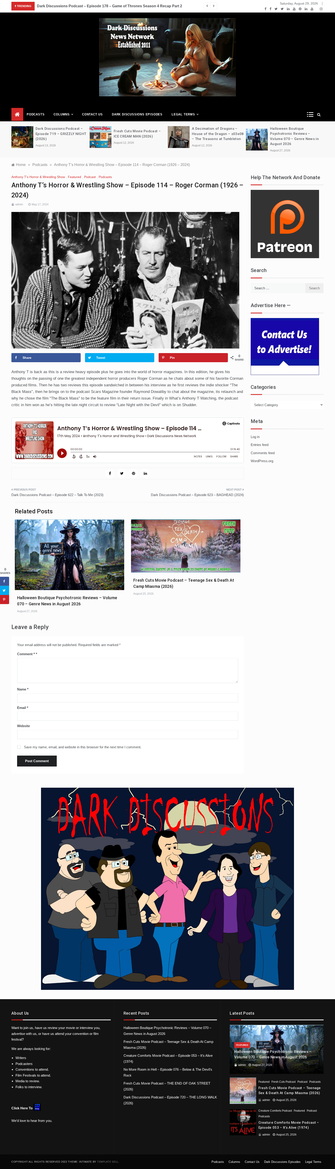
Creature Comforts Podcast (275, 1110)
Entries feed (259, 445)
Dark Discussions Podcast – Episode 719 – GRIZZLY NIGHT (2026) (61, 134)
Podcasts (35, 114)
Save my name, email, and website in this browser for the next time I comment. (82, 747)
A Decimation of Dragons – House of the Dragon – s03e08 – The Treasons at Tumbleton (218, 134)
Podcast (90, 177)
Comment (26, 654)
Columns (62, 114)
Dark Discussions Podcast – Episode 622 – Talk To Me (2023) (57, 495)
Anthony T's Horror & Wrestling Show (38, 177)
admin (19, 204)
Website (23, 726)
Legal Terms (183, 114)
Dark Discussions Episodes (137, 114)
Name (22, 689)
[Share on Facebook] (4, 581)
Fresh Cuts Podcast (283, 1081)
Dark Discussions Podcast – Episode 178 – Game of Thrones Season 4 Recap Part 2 (109, 6)
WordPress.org (262, 461)
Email (22, 708)
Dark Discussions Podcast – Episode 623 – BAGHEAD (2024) (197, 495)
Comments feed (263, 453)
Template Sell (108, 1161)
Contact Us (92, 114)
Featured (74, 177)
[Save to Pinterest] (4, 599)
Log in (255, 437)
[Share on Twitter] (4, 590)
